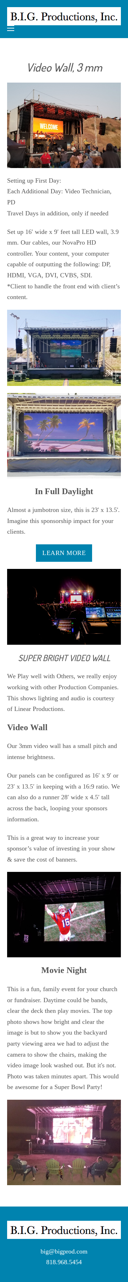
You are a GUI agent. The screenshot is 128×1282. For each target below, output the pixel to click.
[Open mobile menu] (10, 28)
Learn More (64, 552)
